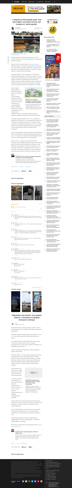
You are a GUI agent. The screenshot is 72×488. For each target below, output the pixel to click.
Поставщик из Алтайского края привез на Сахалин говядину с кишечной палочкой (53, 221)
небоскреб (21, 166)
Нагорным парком (33, 64)
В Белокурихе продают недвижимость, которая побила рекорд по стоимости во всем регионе (53, 85)
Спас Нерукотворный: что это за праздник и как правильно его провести (53, 45)
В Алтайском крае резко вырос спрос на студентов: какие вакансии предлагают (53, 173)
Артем (19, 282)
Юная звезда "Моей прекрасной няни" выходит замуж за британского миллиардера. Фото (53, 226)
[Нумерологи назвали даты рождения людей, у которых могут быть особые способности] (33, 373)
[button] (17, 33)
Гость (18, 236)
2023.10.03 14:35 (23, 269)
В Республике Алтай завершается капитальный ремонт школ (53, 147)
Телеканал (32, 1)
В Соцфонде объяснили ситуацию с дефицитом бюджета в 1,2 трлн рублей (54, 142)
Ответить (16, 219)
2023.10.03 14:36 (23, 263)
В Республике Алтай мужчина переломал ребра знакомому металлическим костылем (53, 120)
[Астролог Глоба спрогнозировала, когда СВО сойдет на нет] (12, 435)
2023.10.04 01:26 (20, 229)
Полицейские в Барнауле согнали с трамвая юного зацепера (53, 181)
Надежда (18, 257)
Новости (25, 1)
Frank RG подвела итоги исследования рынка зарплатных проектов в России (53, 231)
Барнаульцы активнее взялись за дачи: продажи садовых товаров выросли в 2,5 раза (53, 164)
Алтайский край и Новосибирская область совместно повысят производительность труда (54, 245)
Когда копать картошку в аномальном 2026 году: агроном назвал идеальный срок (53, 240)
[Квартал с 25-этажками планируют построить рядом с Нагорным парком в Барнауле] (33, 92)
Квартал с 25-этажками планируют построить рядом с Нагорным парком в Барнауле (33, 101)
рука (18, 443)
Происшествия (40, 1)
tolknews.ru (50, 460)
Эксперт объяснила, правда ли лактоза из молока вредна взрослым (53, 99)
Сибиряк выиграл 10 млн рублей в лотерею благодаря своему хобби (53, 190)
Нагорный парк (14, 166)
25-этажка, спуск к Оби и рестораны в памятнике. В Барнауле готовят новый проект (28, 157)
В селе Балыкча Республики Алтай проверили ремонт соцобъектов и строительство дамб (54, 207)
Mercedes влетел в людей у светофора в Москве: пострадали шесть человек (53, 202)
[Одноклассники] (41, 28)
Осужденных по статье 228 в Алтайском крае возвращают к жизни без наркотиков (53, 125)
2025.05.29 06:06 (21, 214)
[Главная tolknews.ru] (16, 1)
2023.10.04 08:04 (22, 236)
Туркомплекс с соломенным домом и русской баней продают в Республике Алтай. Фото (54, 185)
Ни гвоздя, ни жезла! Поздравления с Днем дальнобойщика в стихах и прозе (53, 41)
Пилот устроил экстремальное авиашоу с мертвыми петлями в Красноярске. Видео (53, 159)
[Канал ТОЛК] (30, 171)
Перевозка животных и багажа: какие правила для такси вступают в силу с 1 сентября (53, 90)
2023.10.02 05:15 (20, 243)
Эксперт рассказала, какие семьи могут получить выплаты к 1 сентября (53, 194)
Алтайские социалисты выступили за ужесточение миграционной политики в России (54, 216)
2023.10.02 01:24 (21, 248)
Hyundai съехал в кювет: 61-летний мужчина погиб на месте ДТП (54, 104)
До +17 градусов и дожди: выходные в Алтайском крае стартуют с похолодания (52, 50)
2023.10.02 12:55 (23, 257)
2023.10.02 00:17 (20, 276)
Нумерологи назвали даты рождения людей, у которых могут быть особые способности (32, 382)
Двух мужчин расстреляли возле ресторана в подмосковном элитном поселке (53, 235)
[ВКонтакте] (38, 28)
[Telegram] (35, 28)
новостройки (28, 166)
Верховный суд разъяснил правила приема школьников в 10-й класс (54, 112)
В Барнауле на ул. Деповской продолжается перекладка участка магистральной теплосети (54, 212)
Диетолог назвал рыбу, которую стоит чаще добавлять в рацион (53, 108)
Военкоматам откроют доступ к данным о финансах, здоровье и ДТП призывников (53, 168)
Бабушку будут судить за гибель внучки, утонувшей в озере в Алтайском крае (53, 95)
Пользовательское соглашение (53, 483)
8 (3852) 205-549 (50, 477)
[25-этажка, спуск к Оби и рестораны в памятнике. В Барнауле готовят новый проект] (13, 159)
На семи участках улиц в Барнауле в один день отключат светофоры (54, 138)
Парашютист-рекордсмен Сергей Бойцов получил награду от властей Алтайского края (53, 250)
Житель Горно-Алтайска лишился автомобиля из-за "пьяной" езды (53, 130)
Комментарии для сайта (37, 287)
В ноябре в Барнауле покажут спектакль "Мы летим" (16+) (52, 198)
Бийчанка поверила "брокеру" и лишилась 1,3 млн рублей (53, 150)
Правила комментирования (52, 484)
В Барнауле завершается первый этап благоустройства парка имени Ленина (53, 134)
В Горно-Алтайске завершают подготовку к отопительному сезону (52, 154)
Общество (16, 324)
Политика (49, 1)
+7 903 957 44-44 (50, 473)
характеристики (24, 443)
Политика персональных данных (53, 482)
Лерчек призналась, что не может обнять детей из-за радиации (53, 178)
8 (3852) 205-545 (50, 476)
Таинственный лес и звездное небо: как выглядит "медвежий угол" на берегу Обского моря (16, 303)
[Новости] (24, 171)
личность (13, 443)
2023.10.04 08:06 (20, 222)
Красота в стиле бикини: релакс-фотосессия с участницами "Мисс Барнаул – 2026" (37, 303)
